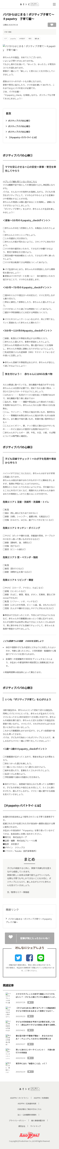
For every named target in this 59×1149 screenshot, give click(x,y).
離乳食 (37, 38)
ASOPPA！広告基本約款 (27, 1103)
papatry (13, 38)
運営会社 (21, 1126)
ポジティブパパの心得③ (19, 131)
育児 (29, 38)
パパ (5, 38)
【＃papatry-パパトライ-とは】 (23, 137)
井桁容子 (22, 38)
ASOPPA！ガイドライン (19, 1098)
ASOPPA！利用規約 (41, 1098)
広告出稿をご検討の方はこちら (29, 1109)
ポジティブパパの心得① (19, 120)
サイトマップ (35, 1126)
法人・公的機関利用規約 (26, 1114)
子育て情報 (7, 32)
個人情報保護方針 (38, 1120)
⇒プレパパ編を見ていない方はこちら (20, 181)
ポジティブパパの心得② (19, 126)
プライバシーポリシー (17, 1120)
